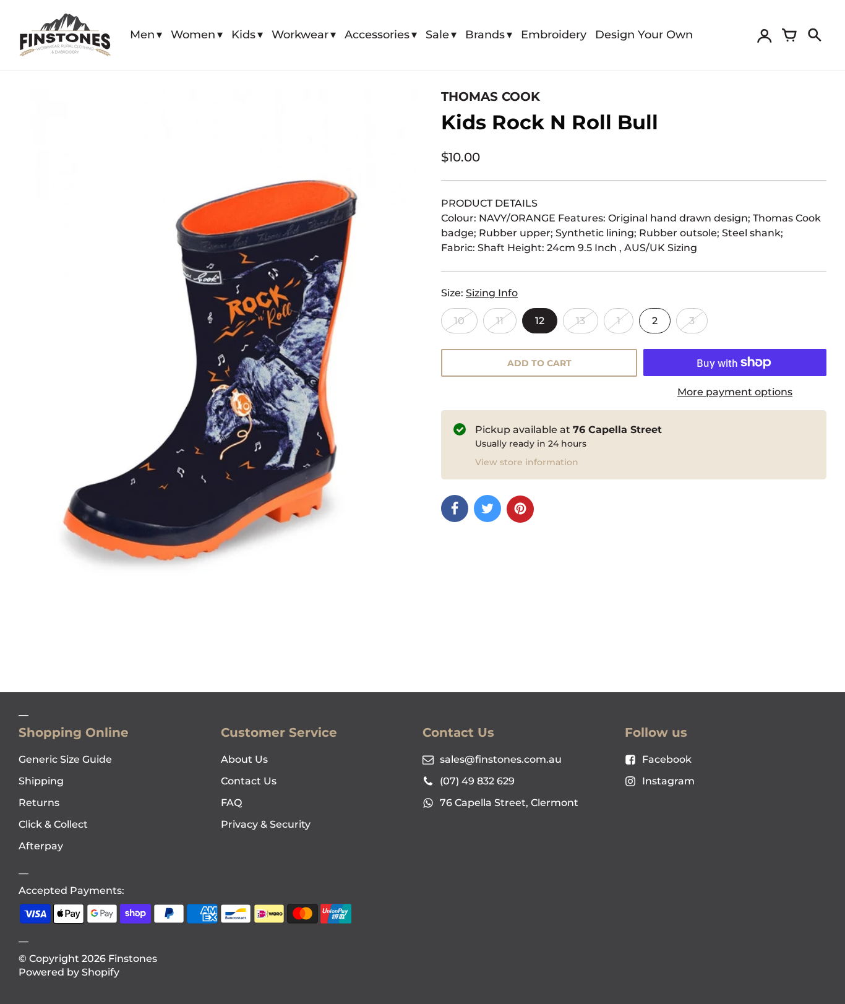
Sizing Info (492, 293)
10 (459, 321)
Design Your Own (644, 34)
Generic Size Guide (65, 759)
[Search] (814, 35)
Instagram (668, 781)
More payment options (734, 392)
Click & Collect (53, 824)
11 (500, 321)
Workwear (300, 34)
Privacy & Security (266, 824)
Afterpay (41, 846)
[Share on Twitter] (487, 508)
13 (580, 321)
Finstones (132, 958)
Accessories (377, 34)
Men (142, 34)
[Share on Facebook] (454, 508)
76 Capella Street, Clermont (509, 803)
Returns (39, 803)
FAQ (231, 803)
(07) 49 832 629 (477, 781)
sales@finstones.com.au (501, 759)
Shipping (41, 781)
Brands (485, 34)
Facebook (667, 759)
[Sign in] (764, 35)
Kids (243, 34)
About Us (244, 759)
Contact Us (249, 781)
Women (193, 34)
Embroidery (553, 34)
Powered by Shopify (69, 972)
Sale (437, 34)
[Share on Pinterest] (520, 509)
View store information (526, 462)
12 (539, 321)
